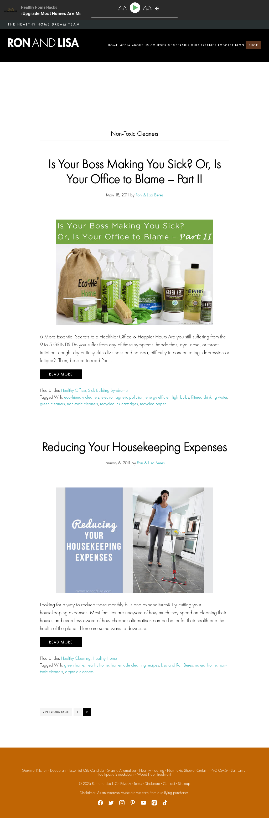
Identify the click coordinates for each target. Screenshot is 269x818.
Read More (61, 374)
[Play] (136, 8)
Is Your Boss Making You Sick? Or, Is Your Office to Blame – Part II (134, 171)
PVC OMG (219, 770)
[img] (122, 8)
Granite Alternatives (121, 770)
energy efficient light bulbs (167, 397)
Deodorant (58, 770)
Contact (169, 783)
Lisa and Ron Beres (177, 665)
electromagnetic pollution (122, 397)
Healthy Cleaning (76, 658)
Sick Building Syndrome (108, 390)
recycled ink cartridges (119, 404)
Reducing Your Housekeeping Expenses (134, 447)
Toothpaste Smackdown (116, 774)
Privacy (125, 783)
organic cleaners (79, 671)
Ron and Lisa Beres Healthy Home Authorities (43, 42)
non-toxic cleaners (82, 404)
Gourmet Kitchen (34, 770)
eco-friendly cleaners (81, 397)
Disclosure (152, 783)
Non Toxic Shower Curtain (187, 770)
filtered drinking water (209, 397)
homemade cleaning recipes (135, 665)
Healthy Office (73, 390)
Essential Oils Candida (86, 770)
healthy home (97, 665)
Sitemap (184, 783)
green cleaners (52, 404)
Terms (138, 783)
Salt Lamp (238, 770)
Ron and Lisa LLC (104, 783)
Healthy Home (105, 658)
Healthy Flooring (151, 770)
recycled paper (153, 404)
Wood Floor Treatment (154, 774)
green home (74, 665)
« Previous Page (56, 713)
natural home (206, 665)
